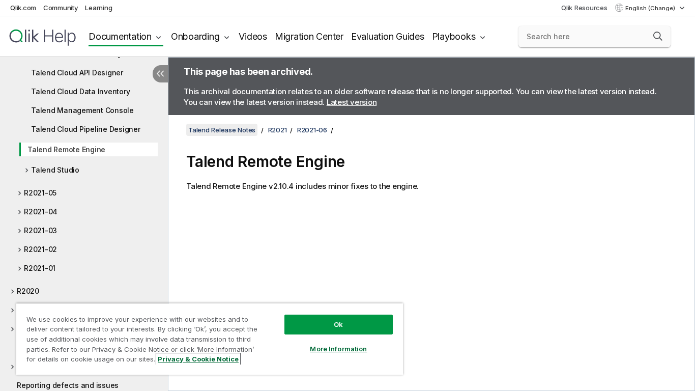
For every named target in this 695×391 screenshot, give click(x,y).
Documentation (120, 36)
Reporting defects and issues (68, 385)
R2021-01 (39, 268)
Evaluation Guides (387, 36)
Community (60, 8)
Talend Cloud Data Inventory (80, 91)
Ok (338, 324)
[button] (657, 36)
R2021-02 (40, 249)
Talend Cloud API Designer (77, 72)
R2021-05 (40, 192)
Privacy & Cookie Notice (198, 359)
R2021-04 (40, 211)
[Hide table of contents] (160, 73)
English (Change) (651, 8)
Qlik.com (23, 8)
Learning (98, 8)
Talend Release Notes (221, 130)
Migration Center (309, 36)
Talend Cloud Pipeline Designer (85, 129)
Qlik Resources (584, 8)
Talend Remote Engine (66, 149)
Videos (253, 36)
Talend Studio (55, 169)
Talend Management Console (82, 110)
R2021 (277, 130)
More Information (338, 349)
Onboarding (195, 36)
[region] (209, 339)
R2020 (28, 291)
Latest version (352, 102)
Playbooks (454, 36)
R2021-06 (312, 130)
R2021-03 (40, 230)
